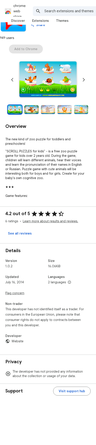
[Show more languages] (69, 282)
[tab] (18, 21)
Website (17, 341)
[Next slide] (83, 79)
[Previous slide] (12, 79)
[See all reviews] (19, 233)
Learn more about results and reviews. (50, 221)
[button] (48, 80)
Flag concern (14, 293)
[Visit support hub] (72, 391)
